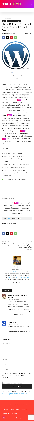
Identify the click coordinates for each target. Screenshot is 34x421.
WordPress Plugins (16, 21)
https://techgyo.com (17, 269)
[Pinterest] (11, 37)
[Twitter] (17, 418)
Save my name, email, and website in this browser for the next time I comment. (16, 375)
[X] (7, 37)
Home (3, 18)
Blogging (8, 18)
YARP (19, 100)
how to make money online (22, 277)
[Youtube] (20, 282)
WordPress (9, 21)
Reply (9, 317)
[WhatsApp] (15, 37)
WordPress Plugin (11, 223)
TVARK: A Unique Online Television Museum (8, 245)
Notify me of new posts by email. (12, 383)
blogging (10, 277)
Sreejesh (5, 33)
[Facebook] (3, 37)
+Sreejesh (15, 271)
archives (22, 281)
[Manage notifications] (3, 417)
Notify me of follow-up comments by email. (15, 381)
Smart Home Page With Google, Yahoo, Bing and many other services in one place (25, 246)
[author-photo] (17, 264)
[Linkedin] (20, 418)
